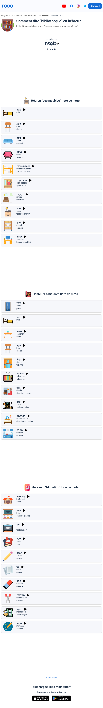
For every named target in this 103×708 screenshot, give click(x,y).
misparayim (21, 598)
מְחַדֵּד (19, 609)
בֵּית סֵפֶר (20, 496)
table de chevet (23, 214)
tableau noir (21, 530)
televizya (20, 376)
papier (19, 572)
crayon (19, 558)
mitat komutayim (23, 169)
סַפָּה (18, 138)
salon (18, 404)
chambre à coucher (24, 421)
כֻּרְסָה (19, 152)
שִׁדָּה (18, 208)
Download (95, 6)
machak (19, 583)
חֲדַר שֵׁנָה (20, 416)
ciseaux (19, 600)
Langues (4, 15)
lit (17, 115)
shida (18, 211)
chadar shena (22, 418)
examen (19, 628)
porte (18, 308)
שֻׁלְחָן (19, 236)
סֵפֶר (18, 538)
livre (18, 544)
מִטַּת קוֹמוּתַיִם (23, 166)
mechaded (21, 612)
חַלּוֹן (18, 359)
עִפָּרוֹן (19, 552)
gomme (19, 586)
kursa (18, 154)
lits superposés (23, 171)
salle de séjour (22, 407)
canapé (19, 143)
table (18, 336)
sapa (18, 140)
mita (18, 112)
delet (18, 305)
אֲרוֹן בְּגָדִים (21, 180)
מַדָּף (18, 222)
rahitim (19, 197)
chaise (19, 129)
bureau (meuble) (23, 242)
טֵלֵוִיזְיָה (19, 373)
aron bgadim (21, 183)
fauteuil (19, 157)
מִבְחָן (19, 623)
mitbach (19, 432)
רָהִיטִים (19, 194)
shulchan (20, 239)
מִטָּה (18, 109)
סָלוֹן (18, 401)
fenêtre (19, 365)
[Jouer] (58, 43)
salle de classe (23, 516)
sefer (18, 541)
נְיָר (17, 567)
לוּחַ (18, 524)
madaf (19, 225)
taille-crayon (21, 614)
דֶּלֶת (18, 303)
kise (18, 126)
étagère (19, 228)
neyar (18, 569)
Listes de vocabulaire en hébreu (23, 15)
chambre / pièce (23, 393)
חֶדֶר (18, 387)
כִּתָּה (18, 510)
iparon (19, 555)
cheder (19, 390)
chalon (19, 362)
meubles (20, 200)
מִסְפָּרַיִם (20, 595)
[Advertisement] (51, 72)
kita (18, 513)
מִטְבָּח (19, 430)
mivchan (20, 626)
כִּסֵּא (18, 123)
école (18, 502)
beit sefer (20, 499)
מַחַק (18, 581)
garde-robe (21, 185)
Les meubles (44, 15)
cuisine (19, 435)
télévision (20, 379)
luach (18, 527)
